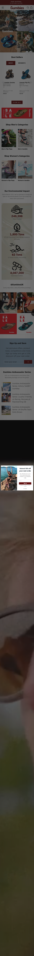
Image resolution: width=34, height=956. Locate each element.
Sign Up (25, 483)
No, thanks (25, 488)
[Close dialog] (32, 466)
